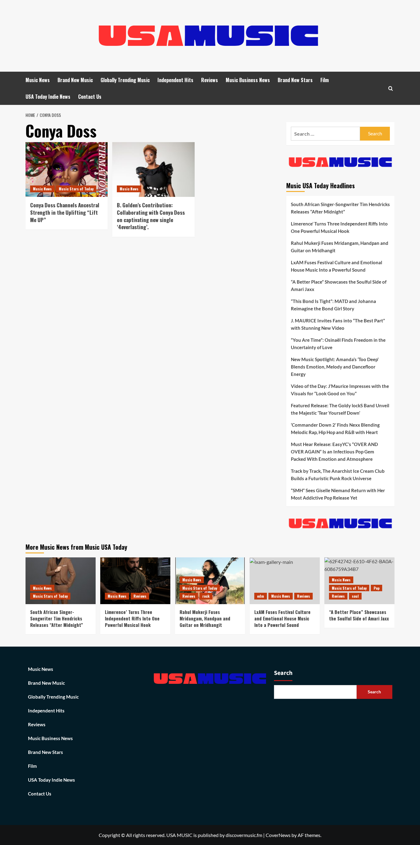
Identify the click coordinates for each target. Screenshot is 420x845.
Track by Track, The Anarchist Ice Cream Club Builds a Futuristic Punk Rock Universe (338, 474)
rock (206, 596)
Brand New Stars (295, 80)
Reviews (209, 80)
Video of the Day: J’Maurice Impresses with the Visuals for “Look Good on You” (340, 389)
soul (355, 596)
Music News (38, 80)
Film (324, 80)
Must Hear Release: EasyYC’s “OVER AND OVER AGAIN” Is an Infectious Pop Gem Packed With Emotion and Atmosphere (334, 451)
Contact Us (89, 96)
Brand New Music (75, 80)
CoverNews (278, 835)
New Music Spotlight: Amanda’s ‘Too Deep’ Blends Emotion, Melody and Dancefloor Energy (334, 367)
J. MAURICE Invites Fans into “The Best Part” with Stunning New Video (338, 324)
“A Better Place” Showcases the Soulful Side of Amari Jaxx (338, 285)
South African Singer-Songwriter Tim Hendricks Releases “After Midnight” (340, 207)
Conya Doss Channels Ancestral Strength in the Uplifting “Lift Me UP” (64, 212)
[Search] (390, 88)
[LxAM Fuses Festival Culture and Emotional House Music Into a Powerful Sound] (285, 580)
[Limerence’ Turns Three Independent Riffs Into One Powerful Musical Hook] (135, 580)
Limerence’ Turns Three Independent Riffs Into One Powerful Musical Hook (339, 227)
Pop (376, 588)
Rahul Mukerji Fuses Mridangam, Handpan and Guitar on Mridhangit (339, 246)
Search (283, 673)
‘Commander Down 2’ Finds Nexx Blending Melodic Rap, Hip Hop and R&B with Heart (335, 428)
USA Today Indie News (48, 96)
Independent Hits (175, 80)
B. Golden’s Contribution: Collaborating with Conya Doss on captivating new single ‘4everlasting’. (151, 216)
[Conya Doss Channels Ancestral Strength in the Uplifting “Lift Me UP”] (67, 169)
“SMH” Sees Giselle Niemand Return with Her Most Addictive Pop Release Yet (338, 494)
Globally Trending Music (125, 80)
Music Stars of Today (76, 188)
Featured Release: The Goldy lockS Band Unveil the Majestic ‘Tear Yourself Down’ (340, 409)
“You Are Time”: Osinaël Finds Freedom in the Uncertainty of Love (338, 343)
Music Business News (248, 80)
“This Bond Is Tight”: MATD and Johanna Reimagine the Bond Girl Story (333, 304)
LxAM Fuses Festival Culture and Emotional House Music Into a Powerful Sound (336, 266)
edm (260, 596)
